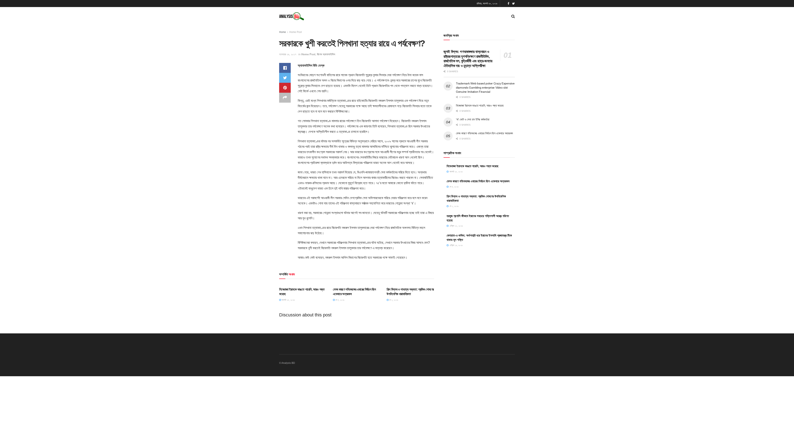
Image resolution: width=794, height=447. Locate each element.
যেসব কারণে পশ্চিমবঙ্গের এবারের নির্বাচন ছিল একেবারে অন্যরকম (484, 133)
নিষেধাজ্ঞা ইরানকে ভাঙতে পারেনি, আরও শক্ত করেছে (480, 105)
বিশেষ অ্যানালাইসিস (326, 54)
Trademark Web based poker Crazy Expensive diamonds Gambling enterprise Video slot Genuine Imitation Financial (485, 87)
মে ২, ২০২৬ (393, 300)
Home (282, 32)
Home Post (295, 32)
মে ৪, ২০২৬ (339, 300)
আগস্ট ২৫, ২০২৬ (288, 300)
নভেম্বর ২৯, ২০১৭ (287, 54)
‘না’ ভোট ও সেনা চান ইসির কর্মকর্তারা (472, 119)
